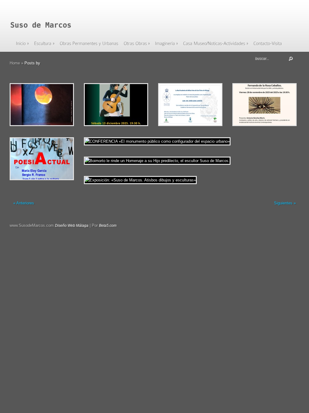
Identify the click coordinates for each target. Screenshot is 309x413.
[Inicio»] (22, 45)
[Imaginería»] (166, 45)
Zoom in (28, 105)
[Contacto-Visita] (267, 45)
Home (15, 63)
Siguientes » (285, 203)
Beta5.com (107, 225)
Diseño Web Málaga (71, 225)
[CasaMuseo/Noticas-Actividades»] (215, 45)
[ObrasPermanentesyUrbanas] (89, 45)
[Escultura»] (44, 45)
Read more (57, 105)
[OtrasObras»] (137, 45)
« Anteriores (23, 203)
